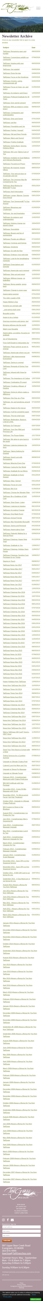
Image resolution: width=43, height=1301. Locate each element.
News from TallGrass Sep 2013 (14, 746)
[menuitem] (21, 1204)
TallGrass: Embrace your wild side (15, 255)
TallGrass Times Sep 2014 (12, 693)
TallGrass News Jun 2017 (12, 565)
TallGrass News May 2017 (12, 569)
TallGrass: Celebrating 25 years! (15, 382)
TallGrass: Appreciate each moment (16, 270)
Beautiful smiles (9, 313)
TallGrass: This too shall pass (14, 416)
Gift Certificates (21, 1206)
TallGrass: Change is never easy (15, 290)
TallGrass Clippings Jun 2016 (14, 612)
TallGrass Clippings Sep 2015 (14, 647)
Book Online (21, 1204)
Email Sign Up (5, 19)
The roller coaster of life (11, 298)
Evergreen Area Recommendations (21, 1286)
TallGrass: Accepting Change (13, 510)
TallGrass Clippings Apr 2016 (14, 619)
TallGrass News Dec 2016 (12, 588)
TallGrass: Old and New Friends (15, 134)
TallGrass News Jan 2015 (12, 678)
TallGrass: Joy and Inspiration (14, 213)
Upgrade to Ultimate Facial (13, 773)
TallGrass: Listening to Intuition (14, 506)
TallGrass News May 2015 (12, 662)
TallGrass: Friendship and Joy (14, 126)
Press (21, 1283)
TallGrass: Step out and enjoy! (14, 274)
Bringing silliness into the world (14, 325)
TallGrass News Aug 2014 (12, 697)
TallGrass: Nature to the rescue (14, 408)
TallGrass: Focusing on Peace (14, 164)
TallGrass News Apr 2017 (12, 573)
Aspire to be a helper (10, 317)
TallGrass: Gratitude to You (13, 545)
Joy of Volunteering (10, 339)
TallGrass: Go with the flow (13, 251)
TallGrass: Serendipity (11, 229)
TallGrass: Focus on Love (12, 485)
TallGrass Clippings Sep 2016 (14, 600)
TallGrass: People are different (14, 239)
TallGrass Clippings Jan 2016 (14, 631)
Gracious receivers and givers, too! (15, 321)
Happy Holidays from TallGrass (14, 682)
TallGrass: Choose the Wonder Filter (16, 492)
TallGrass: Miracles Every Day (14, 463)
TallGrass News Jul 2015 (12, 654)
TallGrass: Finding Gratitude (13, 142)
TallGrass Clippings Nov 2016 (14, 592)
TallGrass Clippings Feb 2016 (14, 627)
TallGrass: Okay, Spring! (12, 481)
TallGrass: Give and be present (14, 103)
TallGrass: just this (9, 122)
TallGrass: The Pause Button (13, 435)
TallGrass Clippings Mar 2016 (14, 623)
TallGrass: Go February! (11, 425)
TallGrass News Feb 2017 (12, 581)
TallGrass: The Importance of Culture (16, 378)
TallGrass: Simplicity (10, 247)
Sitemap (21, 1288)
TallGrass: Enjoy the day (12, 73)
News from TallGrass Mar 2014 (14, 716)
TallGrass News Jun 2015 (12, 658)
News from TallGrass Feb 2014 (14, 720)
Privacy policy (7, 1297)
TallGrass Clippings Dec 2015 (14, 635)
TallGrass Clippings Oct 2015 (14, 643)
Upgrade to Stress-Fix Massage (14, 769)
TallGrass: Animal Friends (12, 518)
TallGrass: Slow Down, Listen (14, 502)
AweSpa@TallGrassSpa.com (16, 1253)
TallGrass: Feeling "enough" (13, 130)
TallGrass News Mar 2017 (12, 577)
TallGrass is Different (21, 1211)
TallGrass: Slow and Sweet (13, 119)
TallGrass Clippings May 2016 (14, 616)
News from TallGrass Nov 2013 (14, 738)
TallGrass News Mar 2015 (12, 670)
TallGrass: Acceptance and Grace (15, 93)
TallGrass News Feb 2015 (12, 674)
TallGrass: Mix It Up (10, 489)
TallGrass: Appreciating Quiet (13, 529)
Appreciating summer (11, 294)
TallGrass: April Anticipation (13, 192)
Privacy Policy (21, 1284)
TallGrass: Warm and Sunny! (13, 138)
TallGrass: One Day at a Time (14, 398)
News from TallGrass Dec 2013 (14, 728)
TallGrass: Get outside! (11, 69)
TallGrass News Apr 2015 (12, 666)
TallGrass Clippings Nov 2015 (14, 639)
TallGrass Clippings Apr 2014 (14, 713)
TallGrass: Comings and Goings (14, 243)
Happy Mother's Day (10, 302)
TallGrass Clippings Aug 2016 (14, 604)
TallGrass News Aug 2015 (12, 650)
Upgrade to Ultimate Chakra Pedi (15, 762)
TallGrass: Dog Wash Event (13, 514)
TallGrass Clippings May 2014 (14, 709)
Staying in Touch (9, 561)
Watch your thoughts (10, 329)
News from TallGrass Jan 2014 (14, 724)
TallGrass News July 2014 (12, 701)
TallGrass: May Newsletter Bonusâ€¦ (16, 522)
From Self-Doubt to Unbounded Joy (16, 343)
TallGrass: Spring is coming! (13, 362)
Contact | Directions (21, 1213)
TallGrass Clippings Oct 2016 (14, 596)
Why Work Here (21, 1209)
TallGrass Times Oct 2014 (12, 689)
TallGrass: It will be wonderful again (16, 412)
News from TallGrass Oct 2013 (14, 742)
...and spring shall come (11, 310)
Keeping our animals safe (12, 306)
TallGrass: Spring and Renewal (14, 526)
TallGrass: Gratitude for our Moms (15, 471)
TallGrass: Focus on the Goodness (15, 77)
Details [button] (34, 1294)
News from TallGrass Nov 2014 (14, 685)
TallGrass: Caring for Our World (14, 467)
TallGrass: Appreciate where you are (16, 353)
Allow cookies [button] (35, 1299)
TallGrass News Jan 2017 (12, 584)
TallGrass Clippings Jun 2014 (14, 705)
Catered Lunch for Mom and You (15, 765)
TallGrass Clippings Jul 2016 (13, 608)
